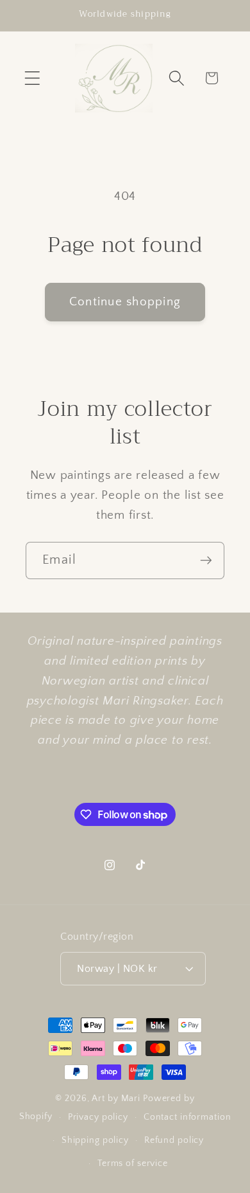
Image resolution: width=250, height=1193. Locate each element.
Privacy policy (98, 1117)
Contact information (187, 1117)
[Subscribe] (206, 560)
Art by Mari (116, 1098)
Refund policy (174, 1140)
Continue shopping (125, 302)
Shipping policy (95, 1140)
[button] (32, 78)
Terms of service (132, 1163)
